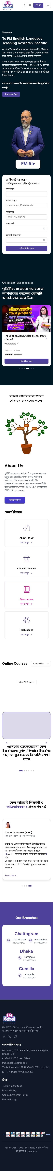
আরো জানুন (15, 500)
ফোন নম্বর (10, 212)
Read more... (11, 875)
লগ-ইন (38, 5)
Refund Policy (9, 1099)
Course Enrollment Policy (15, 1095)
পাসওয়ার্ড (10, 224)
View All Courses (26, 682)
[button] (44, 228)
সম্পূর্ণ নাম (10, 189)
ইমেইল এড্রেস (11, 201)
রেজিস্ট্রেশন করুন (27, 248)
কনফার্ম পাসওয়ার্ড (13, 235)
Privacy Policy (9, 1090)
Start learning (26, 361)
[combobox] (41, 663)
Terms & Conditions (12, 1086)
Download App (11, 94)
